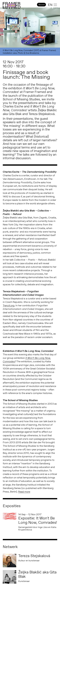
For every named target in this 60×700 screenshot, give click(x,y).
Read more (24, 491)
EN (50, 5)
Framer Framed (11, 5)
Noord (42, 4)
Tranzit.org (8, 305)
